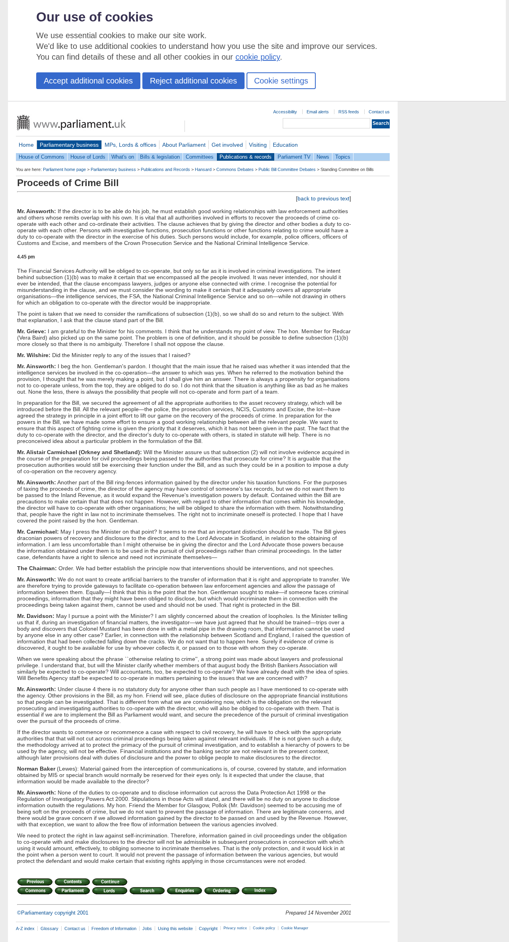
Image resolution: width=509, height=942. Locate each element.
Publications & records (246, 157)
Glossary (49, 928)
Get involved (227, 145)
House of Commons (41, 157)
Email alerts (318, 111)
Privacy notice (235, 928)
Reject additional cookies (193, 80)
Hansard (203, 169)
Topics (342, 157)
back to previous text (323, 198)
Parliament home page (64, 169)
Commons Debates (235, 169)
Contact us (379, 111)
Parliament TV (294, 157)
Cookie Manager (294, 928)
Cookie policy (264, 928)
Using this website (175, 928)
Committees (200, 157)
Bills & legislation (160, 157)
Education (285, 145)
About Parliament (184, 145)
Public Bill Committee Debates (287, 169)
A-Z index (25, 928)
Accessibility (285, 111)
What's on (122, 157)
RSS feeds (348, 111)
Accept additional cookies (88, 80)
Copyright (208, 928)
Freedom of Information (113, 928)
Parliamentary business (69, 145)
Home (26, 145)
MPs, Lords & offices (130, 145)
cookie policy (257, 56)
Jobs (147, 928)
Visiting (258, 145)
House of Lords (87, 157)
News (323, 157)
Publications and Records (165, 169)
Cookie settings (281, 80)
